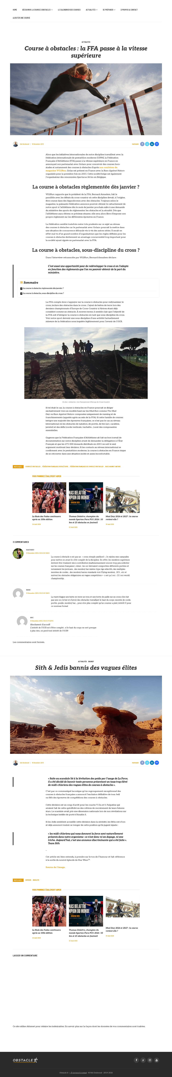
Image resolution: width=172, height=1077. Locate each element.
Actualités (90, 9)
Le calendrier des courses (69, 9)
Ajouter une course (21, 17)
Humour (28, 880)
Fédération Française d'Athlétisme (55, 466)
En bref (91, 661)
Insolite (36, 880)
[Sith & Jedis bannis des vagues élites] (86, 714)
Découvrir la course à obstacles (36, 9)
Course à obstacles (32, 466)
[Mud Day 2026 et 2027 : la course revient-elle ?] (123, 497)
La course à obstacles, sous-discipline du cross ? (43, 293)
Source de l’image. (55, 867)
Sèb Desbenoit (24, 144)
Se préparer (108, 9)
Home (15, 9)
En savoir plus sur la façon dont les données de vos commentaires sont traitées (105, 1026)
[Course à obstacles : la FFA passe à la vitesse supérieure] (86, 99)
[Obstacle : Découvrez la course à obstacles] (25, 1060)
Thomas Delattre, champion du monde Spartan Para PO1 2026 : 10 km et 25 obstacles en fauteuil (86, 519)
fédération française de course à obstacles (86, 466)
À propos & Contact (129, 9)
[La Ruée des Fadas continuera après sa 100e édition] (49, 497)
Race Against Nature (113, 466)
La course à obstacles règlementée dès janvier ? (43, 288)
